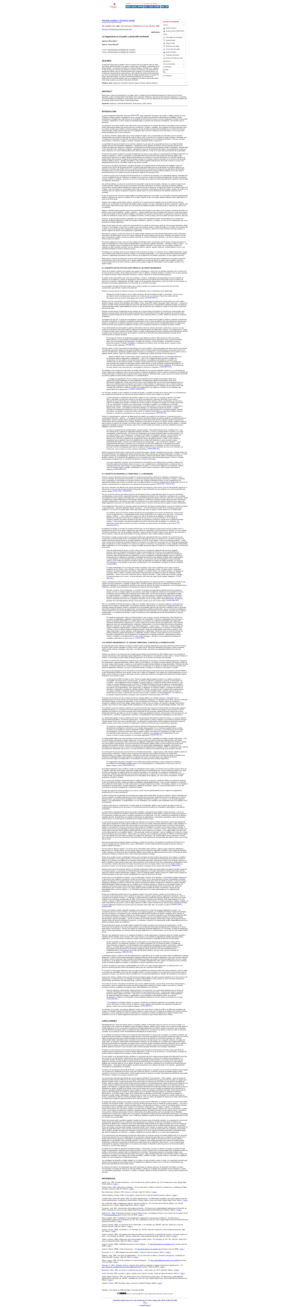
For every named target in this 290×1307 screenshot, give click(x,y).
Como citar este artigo (173, 49)
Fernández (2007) (107, 906)
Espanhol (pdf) (170, 40)
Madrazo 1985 (176, 865)
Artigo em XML (170, 43)
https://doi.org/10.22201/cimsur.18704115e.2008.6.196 (117, 29)
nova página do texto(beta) (174, 37)
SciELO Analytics (171, 28)
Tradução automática (172, 55)
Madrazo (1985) (176, 904)
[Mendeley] (164, 70)
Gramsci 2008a (111, 563)
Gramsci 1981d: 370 (128, 765)
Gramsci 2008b (140, 637)
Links (115, 1184)
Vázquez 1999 (135, 115)
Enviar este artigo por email (174, 58)
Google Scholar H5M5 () (175, 31)
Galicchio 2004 (127, 490)
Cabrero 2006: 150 (146, 1005)
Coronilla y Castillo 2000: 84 (136, 389)
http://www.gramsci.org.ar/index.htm (162, 1244)
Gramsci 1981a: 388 (172, 600)
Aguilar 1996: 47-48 (165, 366)
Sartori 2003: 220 (161, 412)
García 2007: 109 (112, 998)
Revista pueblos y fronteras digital (118, 20)
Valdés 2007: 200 (127, 951)
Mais (166, 70)
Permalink (168, 76)
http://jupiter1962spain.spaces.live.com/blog (165, 1260)
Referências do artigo (172, 46)
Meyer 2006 (164, 694)
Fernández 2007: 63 (155, 734)
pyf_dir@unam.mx (145, 1305)
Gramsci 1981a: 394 (153, 448)
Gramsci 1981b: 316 (119, 469)
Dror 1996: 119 (130, 344)
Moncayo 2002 (170, 483)
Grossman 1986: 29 (151, 297)
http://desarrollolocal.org (112, 1215)
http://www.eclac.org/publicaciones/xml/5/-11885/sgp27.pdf (121, 1267)
